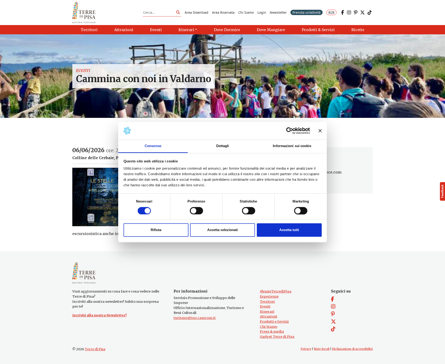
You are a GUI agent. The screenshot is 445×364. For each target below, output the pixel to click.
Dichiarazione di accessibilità (352, 349)
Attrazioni (268, 316)
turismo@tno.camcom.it (195, 318)
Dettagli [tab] (222, 146)
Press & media (272, 331)
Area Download (196, 12)
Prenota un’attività (306, 12)
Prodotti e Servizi (274, 321)
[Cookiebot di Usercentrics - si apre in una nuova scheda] (289, 130)
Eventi (83, 70)
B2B (331, 12)
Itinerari (267, 311)
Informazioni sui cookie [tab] (292, 146)
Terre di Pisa (95, 349)
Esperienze (269, 296)
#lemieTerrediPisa (275, 291)
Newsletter (278, 12)
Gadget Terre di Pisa (277, 337)
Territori (267, 302)
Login (261, 12)
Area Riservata (223, 12)
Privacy (306, 349)
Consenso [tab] (153, 146)
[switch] (196, 210)
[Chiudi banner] (320, 130)
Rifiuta (156, 230)
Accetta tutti (289, 230)
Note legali (321, 349)
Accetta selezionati (222, 230)
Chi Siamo (246, 12)
